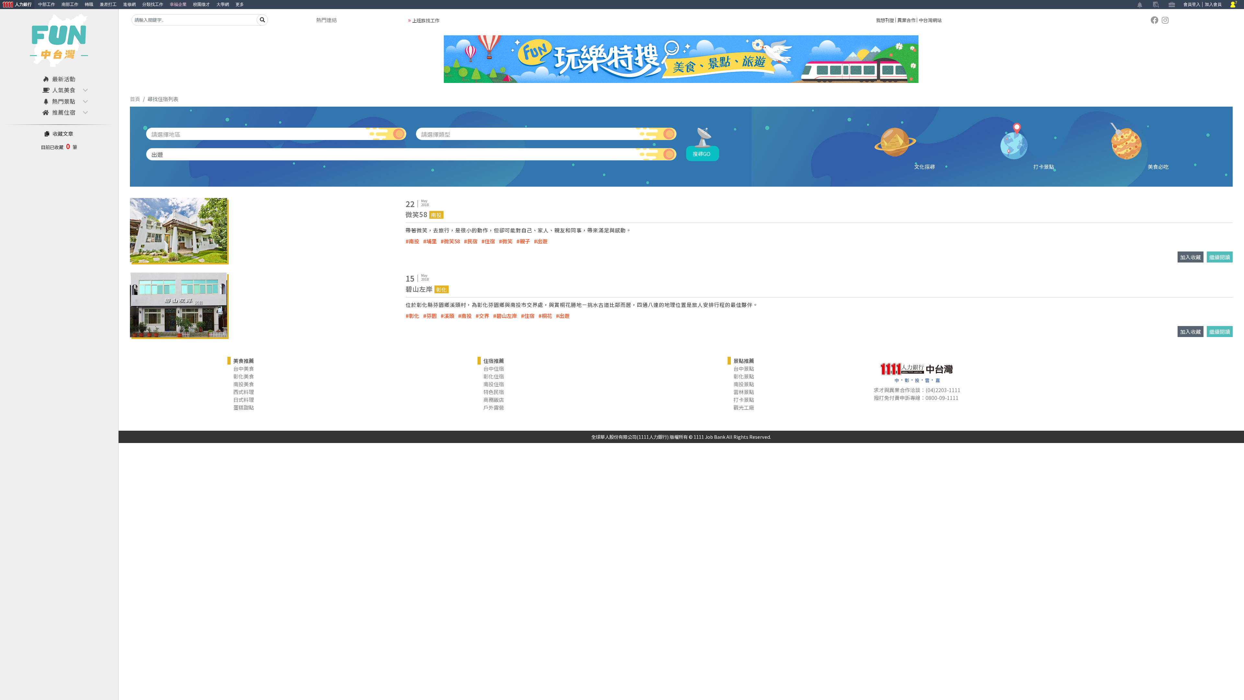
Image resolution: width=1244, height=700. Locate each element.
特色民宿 (493, 392)
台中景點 (743, 368)
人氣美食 (63, 90)
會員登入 (1191, 4)
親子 (525, 241)
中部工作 (46, 4)
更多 (240, 4)
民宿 (472, 241)
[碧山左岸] (178, 304)
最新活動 (63, 79)
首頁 (135, 99)
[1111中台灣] (1154, 19)
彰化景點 (743, 376)
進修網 (129, 4)
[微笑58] (178, 229)
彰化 (414, 316)
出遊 (542, 241)
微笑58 (452, 241)
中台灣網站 (930, 20)
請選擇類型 (435, 134)
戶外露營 (493, 407)
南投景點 (743, 384)
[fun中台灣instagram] (1165, 19)
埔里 (431, 241)
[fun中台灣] (59, 38)
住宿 (490, 241)
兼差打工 (108, 4)
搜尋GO (701, 154)
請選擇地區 (165, 134)
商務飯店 (493, 399)
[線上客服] (1233, 4)
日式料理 (243, 399)
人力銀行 (16, 5)
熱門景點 (63, 101)
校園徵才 (201, 4)
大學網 (222, 4)
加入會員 (1213, 4)
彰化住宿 (493, 376)
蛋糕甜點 (243, 407)
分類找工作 (152, 4)
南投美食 (243, 384)
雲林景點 (743, 392)
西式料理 (243, 392)
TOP (1223, 624)
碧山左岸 (506, 316)
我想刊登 (885, 20)
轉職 (89, 4)
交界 (484, 316)
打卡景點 (743, 399)
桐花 (547, 316)
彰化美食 (243, 376)
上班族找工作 (425, 20)
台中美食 (243, 368)
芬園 (431, 316)
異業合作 (906, 20)
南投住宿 (493, 384)
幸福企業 (178, 4)
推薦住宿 (63, 112)
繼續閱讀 (1219, 257)
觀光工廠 (743, 407)
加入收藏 (1190, 257)
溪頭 (449, 316)
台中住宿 (493, 368)
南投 (414, 241)
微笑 (507, 241)
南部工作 (70, 4)
